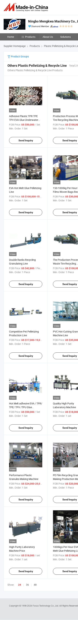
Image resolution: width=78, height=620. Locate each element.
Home (10, 36)
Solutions (65, 36)
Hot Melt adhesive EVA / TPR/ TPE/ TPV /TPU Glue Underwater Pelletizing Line (25, 407)
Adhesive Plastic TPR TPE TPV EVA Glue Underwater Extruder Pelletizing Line (23, 119)
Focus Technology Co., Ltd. (46, 605)
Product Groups (19, 56)
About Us (48, 36)
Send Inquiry (26, 140)
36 (27, 584)
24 (19, 584)
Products (30, 36)
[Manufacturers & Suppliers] (26, 7)
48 (35, 584)
